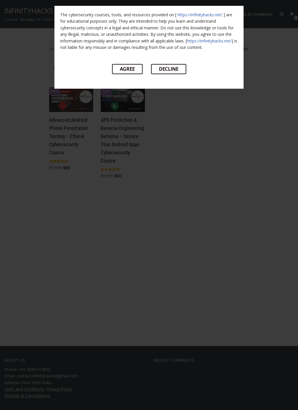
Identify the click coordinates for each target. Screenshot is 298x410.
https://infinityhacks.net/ (200, 14)
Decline (168, 69)
